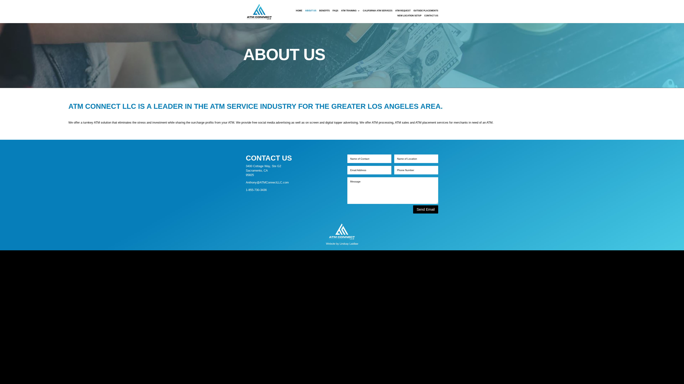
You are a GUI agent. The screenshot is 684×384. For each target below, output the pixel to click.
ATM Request (403, 11)
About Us (310, 11)
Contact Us (431, 16)
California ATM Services (377, 11)
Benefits (324, 11)
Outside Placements (425, 11)
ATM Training (348, 11)
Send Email (426, 209)
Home (299, 11)
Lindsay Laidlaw (349, 243)
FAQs (335, 11)
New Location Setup (409, 16)
